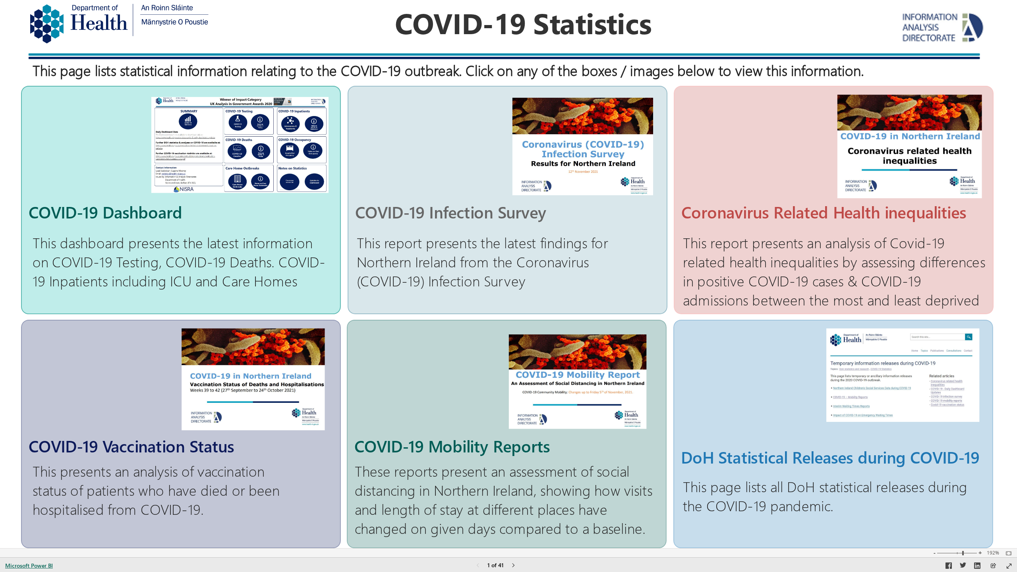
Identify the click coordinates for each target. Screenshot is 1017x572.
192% (993, 553)
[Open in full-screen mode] (1009, 566)
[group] (523, 25)
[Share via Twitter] (963, 567)
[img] (119, 23)
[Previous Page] (478, 565)
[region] (508, 274)
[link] (507, 200)
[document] (523, 25)
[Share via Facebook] (948, 567)
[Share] (993, 566)
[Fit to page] (1006, 553)
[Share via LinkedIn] (977, 567)
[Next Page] (513, 565)
